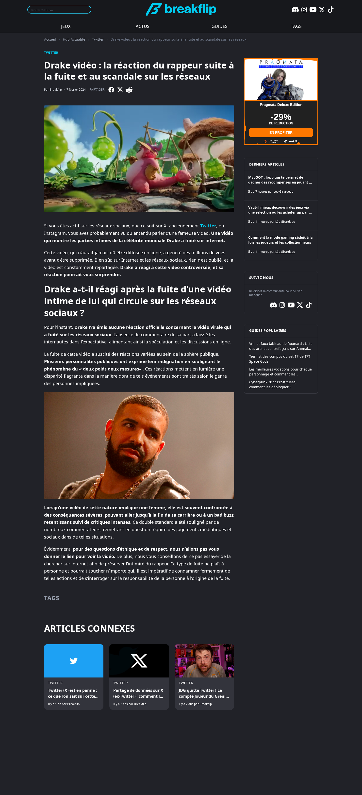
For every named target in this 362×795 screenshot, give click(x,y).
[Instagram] (304, 10)
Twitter (98, 39)
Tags (296, 26)
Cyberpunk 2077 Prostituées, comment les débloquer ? (272, 384)
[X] (322, 10)
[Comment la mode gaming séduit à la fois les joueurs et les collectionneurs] (281, 246)
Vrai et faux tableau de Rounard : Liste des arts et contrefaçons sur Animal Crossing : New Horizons (281, 346)
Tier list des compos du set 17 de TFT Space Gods (279, 359)
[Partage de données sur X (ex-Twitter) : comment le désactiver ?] (139, 677)
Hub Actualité (74, 39)
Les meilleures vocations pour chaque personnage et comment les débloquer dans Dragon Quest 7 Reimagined (280, 372)
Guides (220, 26)
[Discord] (295, 10)
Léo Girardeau (283, 191)
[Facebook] (111, 90)
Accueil (50, 39)
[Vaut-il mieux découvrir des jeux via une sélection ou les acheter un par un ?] (281, 216)
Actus (142, 26)
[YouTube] (313, 10)
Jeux (66, 26)
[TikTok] (331, 10)
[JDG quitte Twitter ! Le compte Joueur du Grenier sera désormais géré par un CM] (204, 677)
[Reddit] (129, 90)
